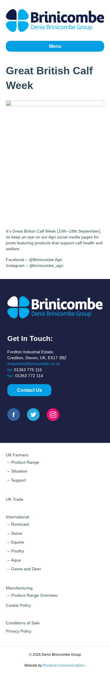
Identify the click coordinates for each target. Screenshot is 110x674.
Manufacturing (19, 588)
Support (18, 480)
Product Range (25, 462)
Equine (17, 542)
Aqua (16, 560)
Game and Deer (26, 569)
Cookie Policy (18, 605)
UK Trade (14, 499)
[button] (29, 390)
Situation (19, 471)
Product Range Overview (34, 595)
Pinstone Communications (64, 665)
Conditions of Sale (23, 623)
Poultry (17, 551)
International (17, 517)
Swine (16, 533)
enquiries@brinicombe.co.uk (33, 363)
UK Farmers (17, 455)
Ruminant (20, 524)
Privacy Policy (18, 631)
